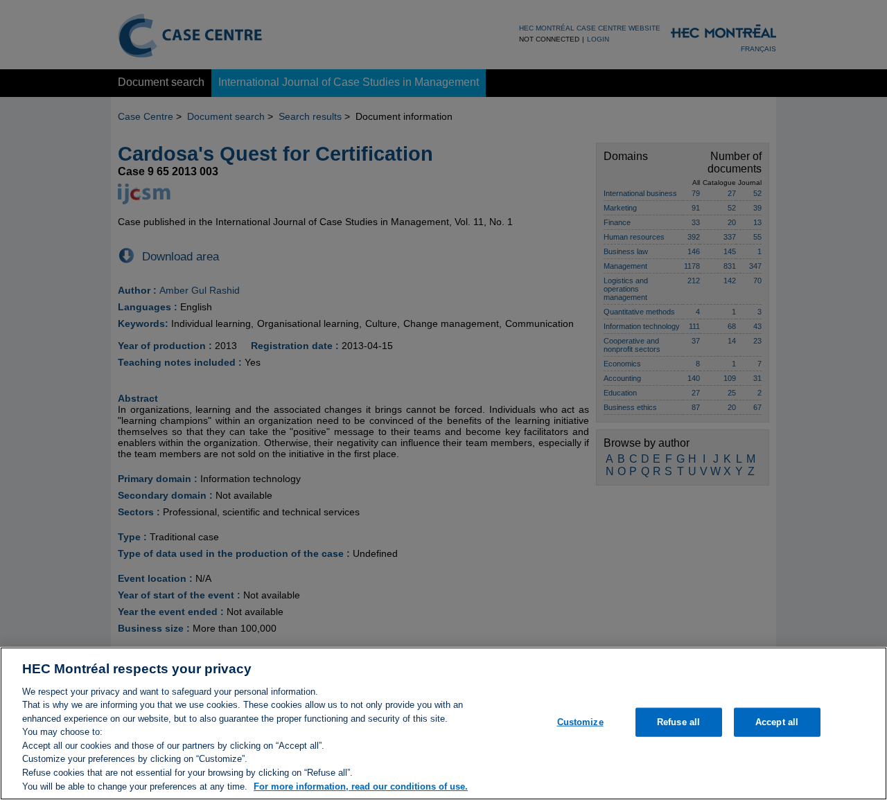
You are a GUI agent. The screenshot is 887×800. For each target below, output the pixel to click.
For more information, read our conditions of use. (361, 786)
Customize (580, 722)
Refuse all (678, 722)
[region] (443, 723)
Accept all (776, 722)
